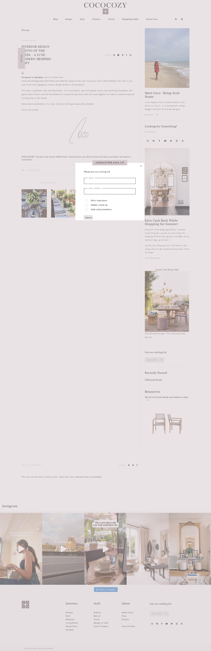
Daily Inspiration (99, 200)
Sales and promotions (101, 209)
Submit (88, 217)
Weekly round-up (99, 205)
